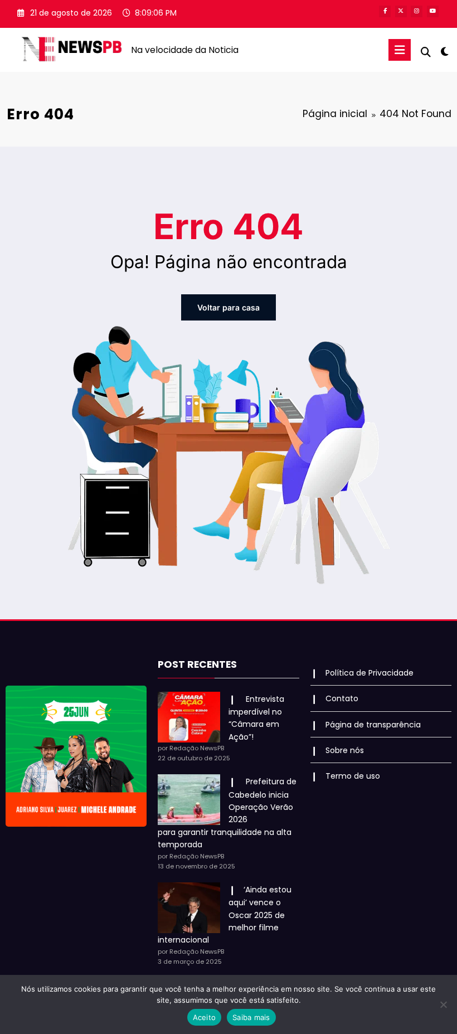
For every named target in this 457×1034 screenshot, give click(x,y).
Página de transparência (373, 724)
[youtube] (433, 11)
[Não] (443, 1004)
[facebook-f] (385, 11)
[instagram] (416, 11)
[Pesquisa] (425, 52)
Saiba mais (251, 1017)
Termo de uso (352, 775)
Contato (341, 698)
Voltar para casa (228, 307)
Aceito (204, 1017)
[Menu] (399, 50)
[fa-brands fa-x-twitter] (401, 11)
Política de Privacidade (369, 672)
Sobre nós (344, 750)
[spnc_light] (444, 51)
